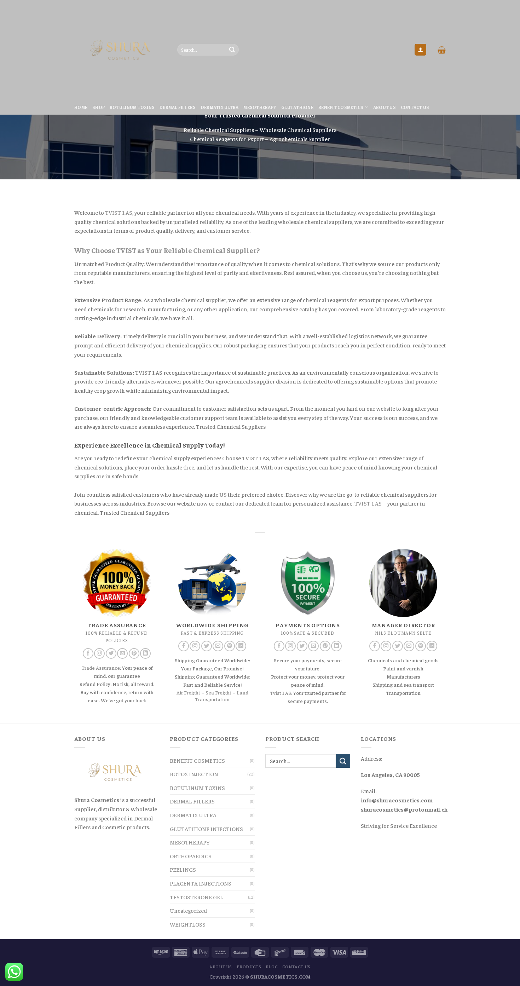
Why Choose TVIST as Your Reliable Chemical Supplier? (167, 250)
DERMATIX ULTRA (220, 107)
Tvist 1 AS (280, 693)
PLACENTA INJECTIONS (200, 883)
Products (249, 966)
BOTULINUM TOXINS (132, 107)
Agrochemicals (288, 138)
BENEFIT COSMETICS (340, 107)
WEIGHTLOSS (188, 924)
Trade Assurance (100, 667)
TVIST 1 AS (118, 212)
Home (80, 107)
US (223, 494)
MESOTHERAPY (259, 107)
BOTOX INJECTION (194, 773)
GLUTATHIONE (297, 107)
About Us (384, 107)
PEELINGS (183, 869)
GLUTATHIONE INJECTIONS (206, 828)
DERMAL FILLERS (178, 107)
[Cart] (442, 50)
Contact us (415, 107)
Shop (98, 107)
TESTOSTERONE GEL (196, 896)
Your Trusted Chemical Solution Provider (260, 115)
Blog (272, 966)
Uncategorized (188, 910)
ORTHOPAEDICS (191, 855)
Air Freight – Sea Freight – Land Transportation (212, 695)
